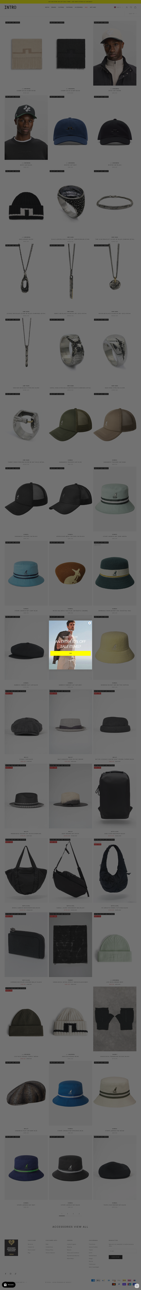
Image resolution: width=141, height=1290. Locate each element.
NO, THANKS (70, 660)
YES (70, 653)
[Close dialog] (89, 623)
